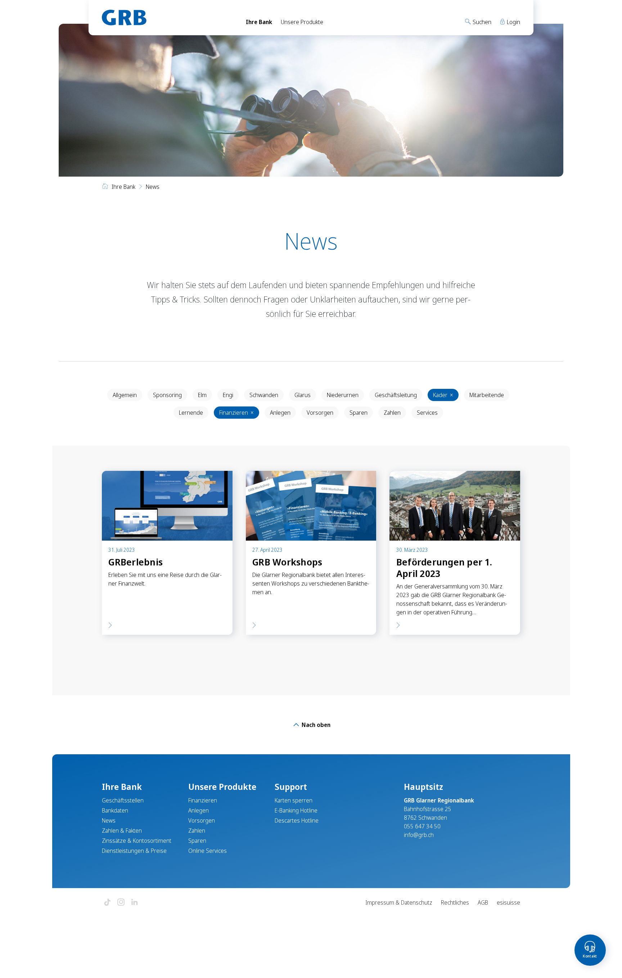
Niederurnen (343, 395)
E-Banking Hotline (296, 810)
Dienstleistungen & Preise (134, 851)
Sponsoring (167, 395)
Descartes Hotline (297, 820)
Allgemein (125, 395)
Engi (228, 395)
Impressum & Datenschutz (398, 902)
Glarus (302, 395)
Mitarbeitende (486, 395)
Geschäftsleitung (396, 395)
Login (512, 22)
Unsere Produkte (302, 22)
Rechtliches (455, 902)
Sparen (359, 413)
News (109, 820)
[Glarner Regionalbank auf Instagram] (121, 902)
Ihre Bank (259, 22)
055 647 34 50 (422, 826)
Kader (443, 395)
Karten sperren (293, 800)
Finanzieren (236, 413)
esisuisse (508, 902)
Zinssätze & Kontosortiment (136, 841)
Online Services (207, 851)
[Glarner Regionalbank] (167, 17)
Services (427, 413)
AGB (483, 902)
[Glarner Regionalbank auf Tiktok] (107, 902)
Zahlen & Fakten (122, 830)
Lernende (191, 413)
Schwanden (263, 395)
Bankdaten (115, 810)
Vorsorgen (320, 413)
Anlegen (280, 413)
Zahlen (392, 413)
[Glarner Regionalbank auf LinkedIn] (134, 902)
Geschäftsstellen (123, 800)
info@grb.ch (419, 835)
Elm (202, 395)
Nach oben (315, 725)
